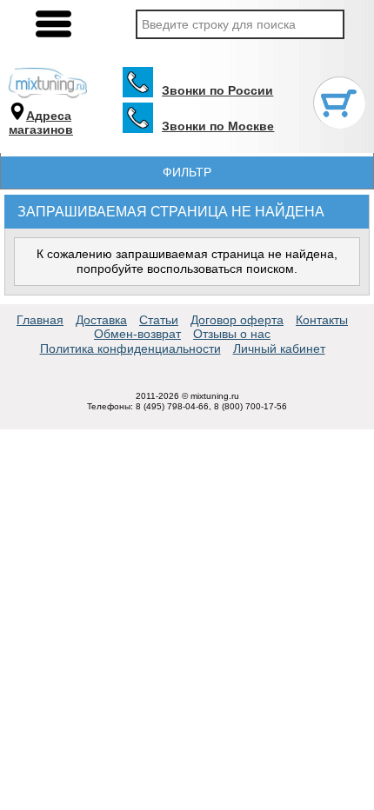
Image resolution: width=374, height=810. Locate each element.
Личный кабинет (279, 348)
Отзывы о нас (231, 334)
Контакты (322, 320)
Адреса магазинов (41, 123)
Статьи (158, 320)
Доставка (101, 320)
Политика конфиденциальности (130, 348)
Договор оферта (237, 320)
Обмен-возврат (137, 334)
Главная (40, 320)
